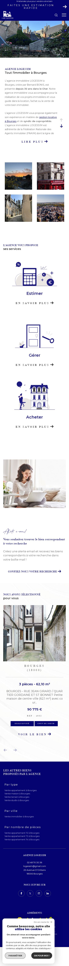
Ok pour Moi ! (41, 955)
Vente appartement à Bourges (20, 790)
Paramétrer (15, 955)
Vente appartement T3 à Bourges (21, 836)
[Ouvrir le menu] (64, 15)
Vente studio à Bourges (16, 800)
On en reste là (41, 922)
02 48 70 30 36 (34, 862)
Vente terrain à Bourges (16, 797)
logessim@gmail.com (34, 866)
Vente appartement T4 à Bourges (21, 839)
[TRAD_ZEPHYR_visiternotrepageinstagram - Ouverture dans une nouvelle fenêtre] (39, 893)
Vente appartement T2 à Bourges (21, 833)
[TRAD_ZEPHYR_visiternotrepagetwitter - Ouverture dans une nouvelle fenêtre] (30, 893)
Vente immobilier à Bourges (19, 816)
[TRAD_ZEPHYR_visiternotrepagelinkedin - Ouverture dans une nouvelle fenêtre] (47, 893)
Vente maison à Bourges (17, 793)
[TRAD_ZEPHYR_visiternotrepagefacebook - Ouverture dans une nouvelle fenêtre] (21, 893)
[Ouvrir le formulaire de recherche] (56, 15)
